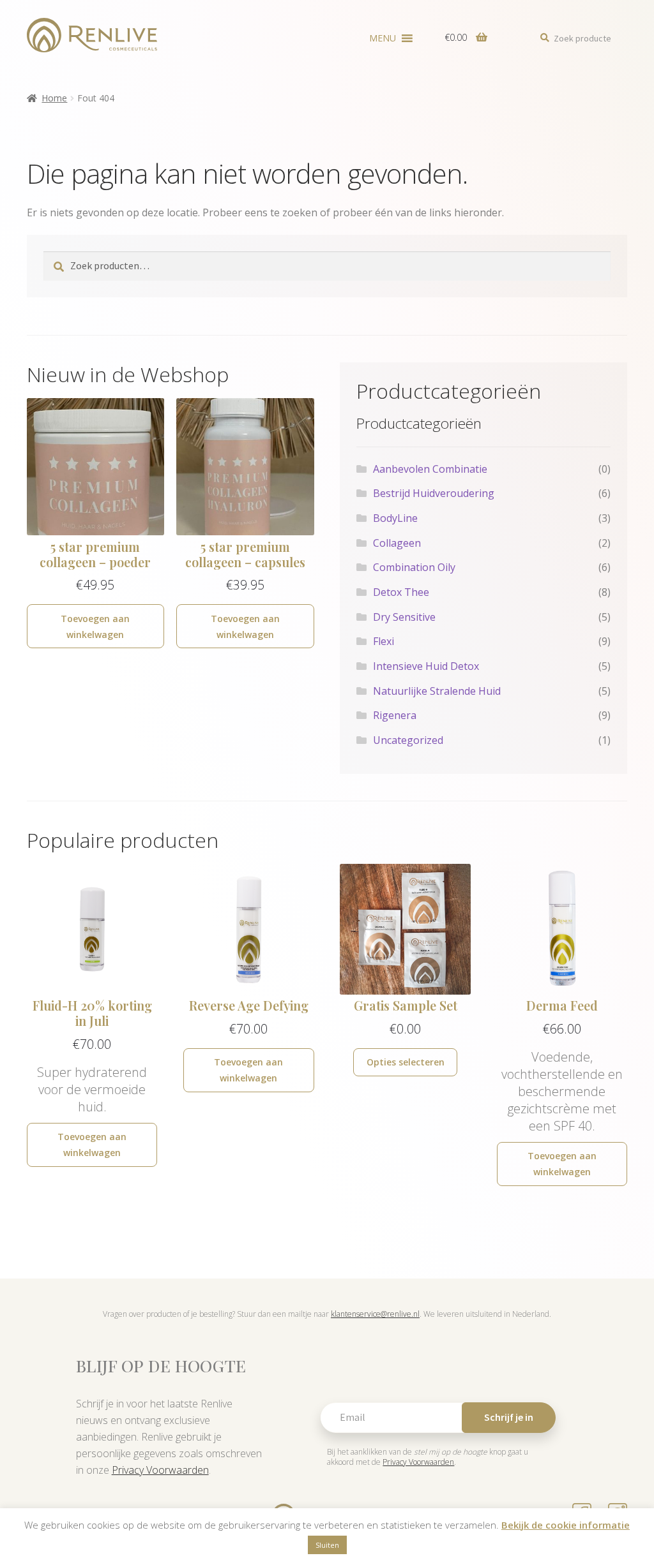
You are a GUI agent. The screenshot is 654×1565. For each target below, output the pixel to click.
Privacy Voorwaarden (160, 1470)
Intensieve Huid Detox (426, 666)
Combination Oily (414, 567)
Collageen (397, 543)
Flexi (383, 641)
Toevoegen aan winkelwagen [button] (95, 626)
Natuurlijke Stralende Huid (437, 691)
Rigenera (394, 715)
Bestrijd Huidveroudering (433, 493)
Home (54, 98)
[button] (382, 38)
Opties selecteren (406, 1062)
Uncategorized (408, 740)
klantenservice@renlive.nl (375, 1314)
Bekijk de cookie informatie (565, 1524)
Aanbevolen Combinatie (430, 469)
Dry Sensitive (404, 617)
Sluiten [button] (327, 1545)
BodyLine (395, 518)
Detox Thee (401, 592)
